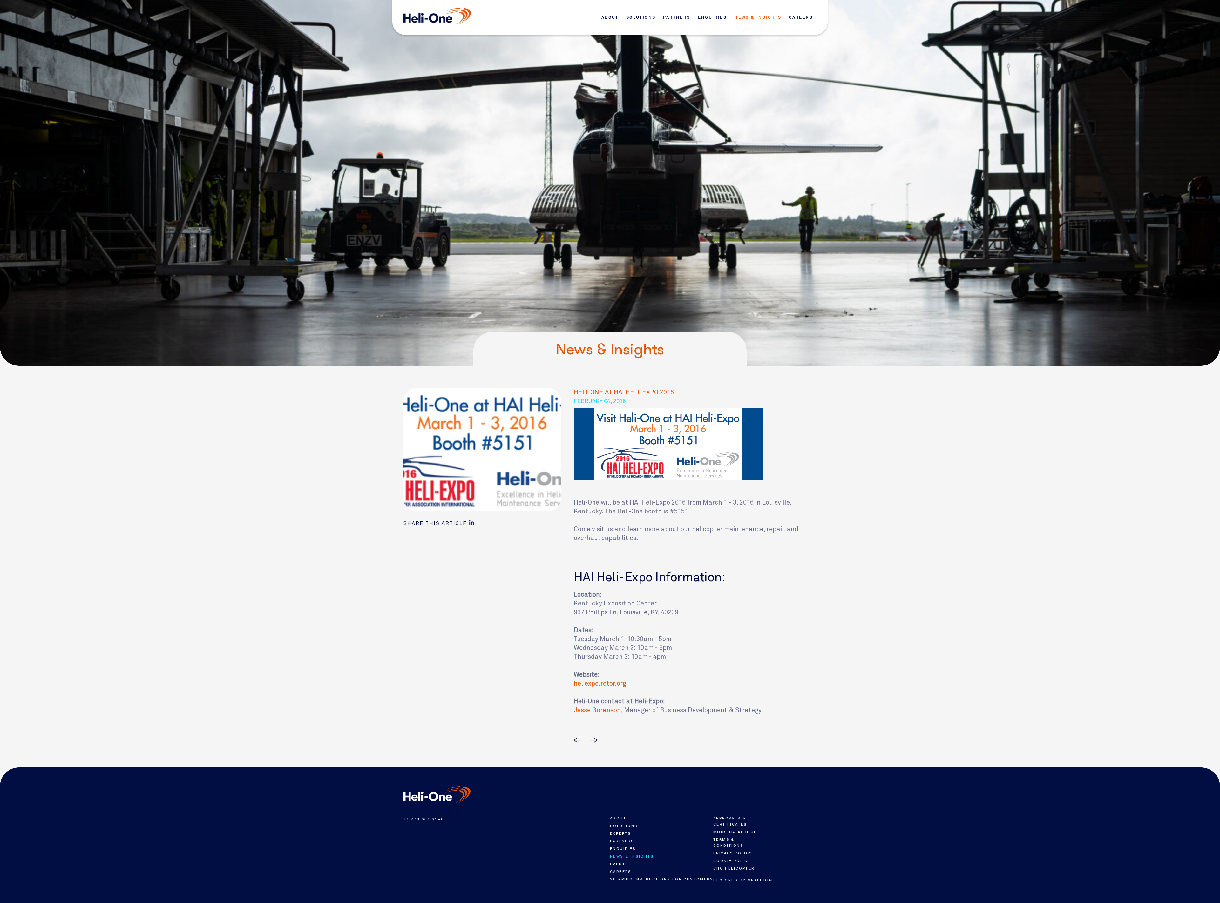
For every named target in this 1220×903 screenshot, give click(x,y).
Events (619, 864)
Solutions (641, 17)
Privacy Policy (732, 853)
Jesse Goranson (597, 710)
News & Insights (757, 17)
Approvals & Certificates (730, 821)
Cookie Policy (732, 861)
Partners (676, 17)
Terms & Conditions (728, 842)
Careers (801, 17)
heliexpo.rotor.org (600, 683)
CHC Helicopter (734, 868)
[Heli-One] (437, 794)
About (610, 17)
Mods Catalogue (735, 832)
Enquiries (712, 17)
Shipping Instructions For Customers (661, 879)
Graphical (761, 880)
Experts (620, 833)
